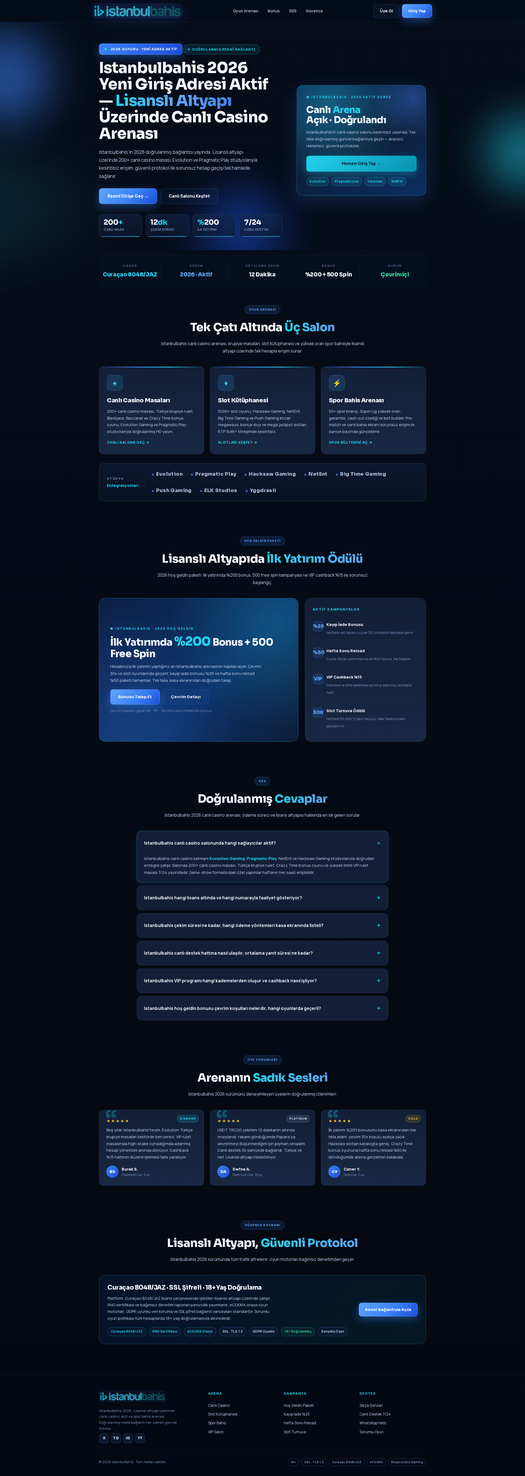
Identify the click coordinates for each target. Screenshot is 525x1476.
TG (116, 1438)
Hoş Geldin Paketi (299, 1405)
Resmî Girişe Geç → (127, 196)
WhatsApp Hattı (373, 1422)
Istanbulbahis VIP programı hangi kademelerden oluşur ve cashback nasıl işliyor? (230, 981)
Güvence (314, 10)
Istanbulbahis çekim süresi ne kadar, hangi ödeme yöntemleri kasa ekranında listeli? (233, 925)
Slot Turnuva (295, 1431)
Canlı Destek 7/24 (375, 1414)
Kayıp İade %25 (297, 1414)
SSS (292, 10)
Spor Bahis (217, 1422)
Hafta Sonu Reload (300, 1422)
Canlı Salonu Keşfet (189, 196)
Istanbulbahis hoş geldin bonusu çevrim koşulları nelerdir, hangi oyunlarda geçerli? (232, 1008)
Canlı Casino (219, 1405)
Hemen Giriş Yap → (361, 163)
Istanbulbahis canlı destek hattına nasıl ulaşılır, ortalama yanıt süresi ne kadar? (228, 953)
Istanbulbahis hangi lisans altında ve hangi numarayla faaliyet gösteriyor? (223, 898)
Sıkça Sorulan (371, 1405)
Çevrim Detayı (186, 697)
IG (128, 1438)
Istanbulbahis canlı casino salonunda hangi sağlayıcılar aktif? (210, 843)
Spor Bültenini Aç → (350, 442)
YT (140, 1438)
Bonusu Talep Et (135, 697)
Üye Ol (386, 10)
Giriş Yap (417, 10)
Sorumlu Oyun (372, 1431)
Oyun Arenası (245, 10)
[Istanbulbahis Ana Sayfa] (132, 1404)
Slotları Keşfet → (237, 442)
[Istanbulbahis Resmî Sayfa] (137, 11)
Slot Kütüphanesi (222, 1414)
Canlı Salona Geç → (128, 442)
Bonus (274, 10)
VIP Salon (216, 1431)
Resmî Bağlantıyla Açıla (388, 1309)
